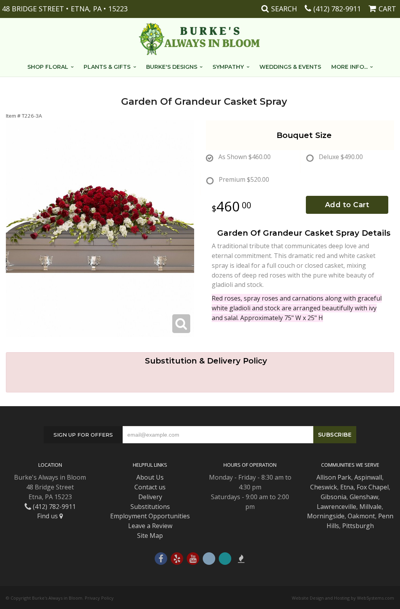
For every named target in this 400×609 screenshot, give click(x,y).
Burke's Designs (171, 66)
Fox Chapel (373, 487)
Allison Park (333, 477)
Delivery (150, 497)
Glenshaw (364, 497)
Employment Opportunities (150, 516)
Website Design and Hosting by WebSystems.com (343, 598)
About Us (150, 477)
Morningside (326, 516)
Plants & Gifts (107, 66)
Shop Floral (47, 66)
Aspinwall (368, 477)
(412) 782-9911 (337, 8)
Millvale (370, 506)
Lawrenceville (336, 506)
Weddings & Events (290, 66)
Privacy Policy (99, 598)
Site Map (150, 535)
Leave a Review (150, 525)
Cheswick (323, 487)
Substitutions (150, 506)
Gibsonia (333, 497)
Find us (48, 516)
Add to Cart (347, 205)
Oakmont (361, 516)
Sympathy (228, 66)
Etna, (347, 487)
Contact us (150, 487)
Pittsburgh (358, 525)
